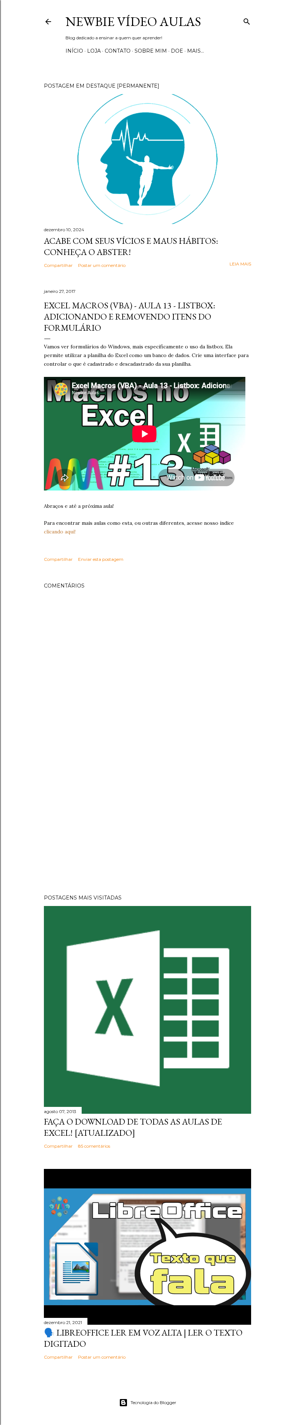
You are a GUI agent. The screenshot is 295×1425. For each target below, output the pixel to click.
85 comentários (94, 1146)
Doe (177, 51)
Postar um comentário (102, 265)
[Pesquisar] (246, 20)
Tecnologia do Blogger (153, 1402)
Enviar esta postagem (100, 559)
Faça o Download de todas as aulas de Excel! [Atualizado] (133, 1127)
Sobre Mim (151, 51)
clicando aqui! (60, 531)
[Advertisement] (147, 825)
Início (74, 51)
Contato (118, 51)
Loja (94, 51)
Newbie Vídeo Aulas (133, 21)
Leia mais (240, 264)
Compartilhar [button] (58, 265)
